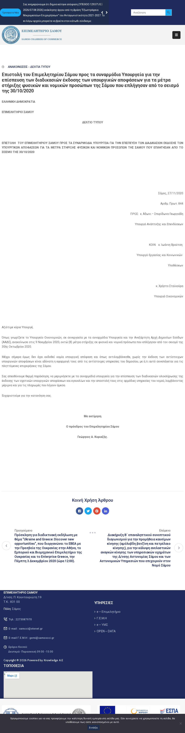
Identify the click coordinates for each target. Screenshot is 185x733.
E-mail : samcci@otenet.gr (26, 628)
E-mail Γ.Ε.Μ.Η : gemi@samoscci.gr (31, 637)
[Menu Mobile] (176, 35)
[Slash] (92, 532)
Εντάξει (93, 727)
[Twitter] (88, 511)
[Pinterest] (96, 511)
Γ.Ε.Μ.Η (102, 618)
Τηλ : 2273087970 (20, 619)
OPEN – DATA (106, 631)
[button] (106, 12)
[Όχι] (180, 723)
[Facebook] (79, 511)
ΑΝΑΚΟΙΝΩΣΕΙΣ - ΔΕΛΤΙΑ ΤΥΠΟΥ (29, 67)
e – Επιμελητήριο (108, 611)
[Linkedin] (105, 511)
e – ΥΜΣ (102, 624)
